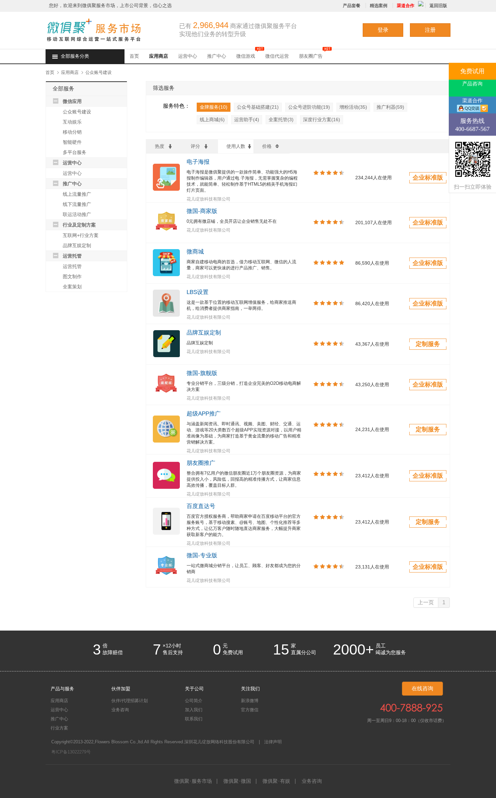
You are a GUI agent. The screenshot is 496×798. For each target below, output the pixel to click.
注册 (430, 30)
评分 (195, 146)
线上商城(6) (212, 119)
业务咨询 (120, 709)
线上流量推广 (77, 194)
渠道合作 (405, 5)
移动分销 (72, 132)
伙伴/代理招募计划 (129, 700)
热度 (159, 146)
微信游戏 (245, 56)
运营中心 (187, 56)
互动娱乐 (72, 122)
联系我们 (193, 718)
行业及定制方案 (79, 225)
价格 (267, 146)
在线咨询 (422, 688)
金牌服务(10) (213, 107)
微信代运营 (277, 56)
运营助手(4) (246, 119)
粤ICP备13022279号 (71, 751)
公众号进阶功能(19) (309, 107)
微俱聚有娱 (276, 781)
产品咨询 (472, 83)
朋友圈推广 (201, 463)
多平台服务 (74, 152)
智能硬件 (72, 142)
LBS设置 (198, 292)
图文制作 (72, 276)
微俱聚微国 (237, 781)
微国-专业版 (202, 555)
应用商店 (158, 56)
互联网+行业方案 (81, 235)
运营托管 (72, 256)
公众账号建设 (98, 72)
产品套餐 (351, 5)
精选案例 (378, 5)
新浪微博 (249, 700)
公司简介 (193, 700)
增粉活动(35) (353, 107)
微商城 (195, 251)
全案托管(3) (281, 119)
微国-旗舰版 (202, 373)
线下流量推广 (77, 204)
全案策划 (72, 286)
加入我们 (193, 709)
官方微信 (249, 709)
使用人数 (235, 146)
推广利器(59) (390, 107)
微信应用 (72, 101)
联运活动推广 (77, 214)
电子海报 (198, 162)
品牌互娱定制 (77, 245)
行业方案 (59, 727)
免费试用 (472, 71)
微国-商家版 (202, 211)
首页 (134, 56)
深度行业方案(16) (321, 119)
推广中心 (216, 56)
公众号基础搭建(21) (258, 107)
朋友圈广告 (311, 56)
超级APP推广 (204, 413)
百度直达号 (201, 506)
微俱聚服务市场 (193, 781)
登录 (383, 30)
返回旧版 (438, 5)
